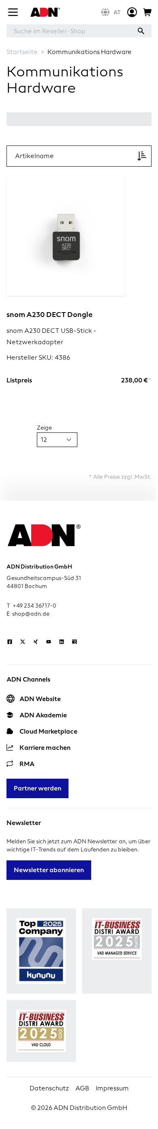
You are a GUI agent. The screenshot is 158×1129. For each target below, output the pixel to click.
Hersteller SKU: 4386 (38, 357)
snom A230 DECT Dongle (49, 314)
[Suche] (141, 30)
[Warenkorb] (147, 12)
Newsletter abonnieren (49, 870)
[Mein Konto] (132, 12)
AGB (82, 1088)
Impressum (112, 1088)
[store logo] (44, 12)
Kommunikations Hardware (89, 52)
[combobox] (68, 30)
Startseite (22, 52)
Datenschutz (49, 1088)
